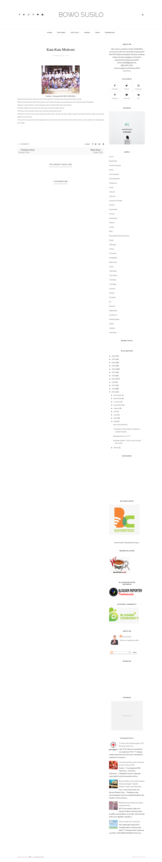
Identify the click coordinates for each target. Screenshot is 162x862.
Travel (87, 32)
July (115, 411)
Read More (127, 71)
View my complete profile (129, 640)
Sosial (111, 266)
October (117, 402)
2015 (114, 392)
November (117, 398)
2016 (114, 389)
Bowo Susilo (126, 637)
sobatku (112, 328)
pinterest (115, 98)
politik (111, 324)
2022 (114, 369)
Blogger (136, 543)
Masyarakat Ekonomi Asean (119, 236)
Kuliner (111, 223)
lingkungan (113, 310)
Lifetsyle (75, 32)
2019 (114, 379)
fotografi (112, 297)
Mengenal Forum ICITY (121, 436)
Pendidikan (113, 258)
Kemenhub (113, 209)
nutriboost (113, 315)
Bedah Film (113, 161)
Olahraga (112, 244)
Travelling (112, 284)
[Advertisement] (127, 479)
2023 (114, 366)
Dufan (111, 170)
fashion (112, 293)
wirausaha (113, 332)
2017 (114, 385)
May (115, 418)
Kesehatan (113, 218)
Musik (111, 240)
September (118, 405)
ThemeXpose (38, 857)
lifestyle (112, 306)
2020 (114, 376)
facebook (115, 89)
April (115, 421)
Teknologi (112, 271)
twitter (126, 89)
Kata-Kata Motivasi (120, 425)
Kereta (111, 214)
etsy (138, 98)
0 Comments (24, 144)
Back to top (138, 857)
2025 (114, 359)
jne (110, 302)
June (115, 415)
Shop (97, 32)
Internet (112, 196)
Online (111, 249)
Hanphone (113, 183)
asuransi (112, 288)
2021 (114, 372)
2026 (114, 356)
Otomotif (112, 253)
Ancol (111, 157)
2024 (114, 362)
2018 (114, 382)
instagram (138, 89)
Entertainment (114, 179)
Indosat (112, 192)
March (116, 448)
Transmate (113, 275)
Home (49, 32)
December (117, 395)
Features (61, 32)
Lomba (111, 227)
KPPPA (112, 205)
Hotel (111, 187)
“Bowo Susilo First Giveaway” (129, 822)
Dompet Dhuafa (115, 165)
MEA (111, 231)
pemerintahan (114, 319)
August (116, 408)
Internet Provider (115, 201)
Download (110, 32)
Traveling (112, 280)
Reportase (113, 262)
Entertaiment (114, 174)
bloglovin (126, 98)
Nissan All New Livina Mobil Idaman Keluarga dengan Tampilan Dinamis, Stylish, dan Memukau (132, 783)
